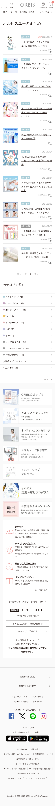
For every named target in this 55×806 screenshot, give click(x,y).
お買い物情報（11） (15, 354)
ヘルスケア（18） (11, 367)
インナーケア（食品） (20, 701)
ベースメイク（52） (15, 303)
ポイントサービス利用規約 (40, 768)
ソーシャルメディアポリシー (27, 773)
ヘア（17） (11, 329)
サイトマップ (41, 778)
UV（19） (10, 316)
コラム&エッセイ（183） (18, 348)
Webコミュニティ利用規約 (15, 768)
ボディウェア (38, 701)
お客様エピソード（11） (15, 361)
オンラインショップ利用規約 (27, 763)
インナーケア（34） (15, 322)
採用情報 (34, 749)
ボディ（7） (11, 335)
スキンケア (16, 696)
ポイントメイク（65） (16, 309)
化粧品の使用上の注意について (17, 754)
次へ (36, 273)
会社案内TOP (22, 749)
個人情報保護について (42, 754)
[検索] (11, 3)
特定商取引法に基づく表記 (27, 759)
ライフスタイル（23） (16, 341)
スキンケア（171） (15, 296)
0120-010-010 (33, 609)
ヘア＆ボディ (37, 696)
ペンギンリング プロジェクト (20, 778)
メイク (26, 696)
